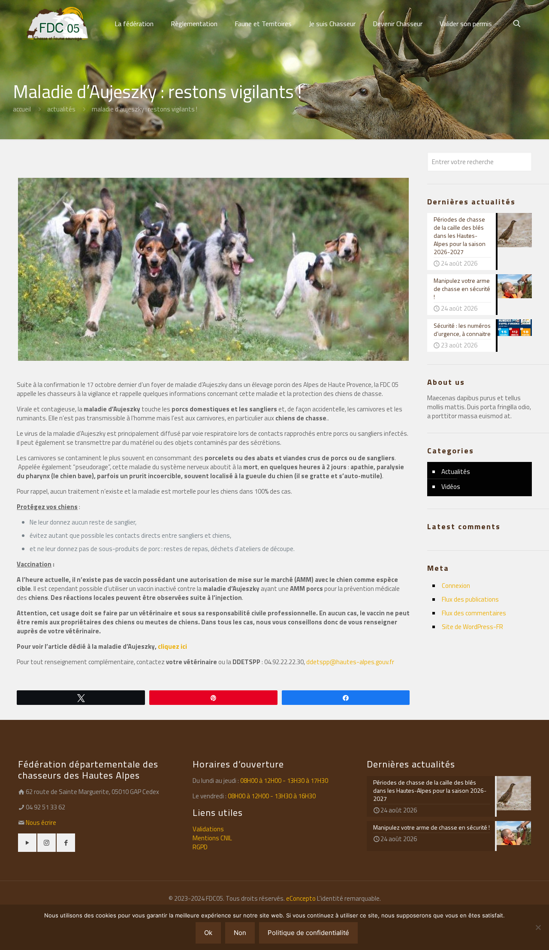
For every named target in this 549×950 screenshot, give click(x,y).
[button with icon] (27, 842)
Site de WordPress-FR (472, 627)
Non (240, 933)
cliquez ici (172, 646)
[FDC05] (57, 23)
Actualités (61, 109)
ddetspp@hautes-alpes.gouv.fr (350, 662)
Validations (208, 829)
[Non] (538, 927)
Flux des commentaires (474, 613)
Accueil (22, 109)
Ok (208, 933)
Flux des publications (470, 599)
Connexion (456, 585)
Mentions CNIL (212, 838)
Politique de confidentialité (308, 933)
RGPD (200, 847)
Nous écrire (41, 822)
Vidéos (450, 486)
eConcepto (301, 898)
